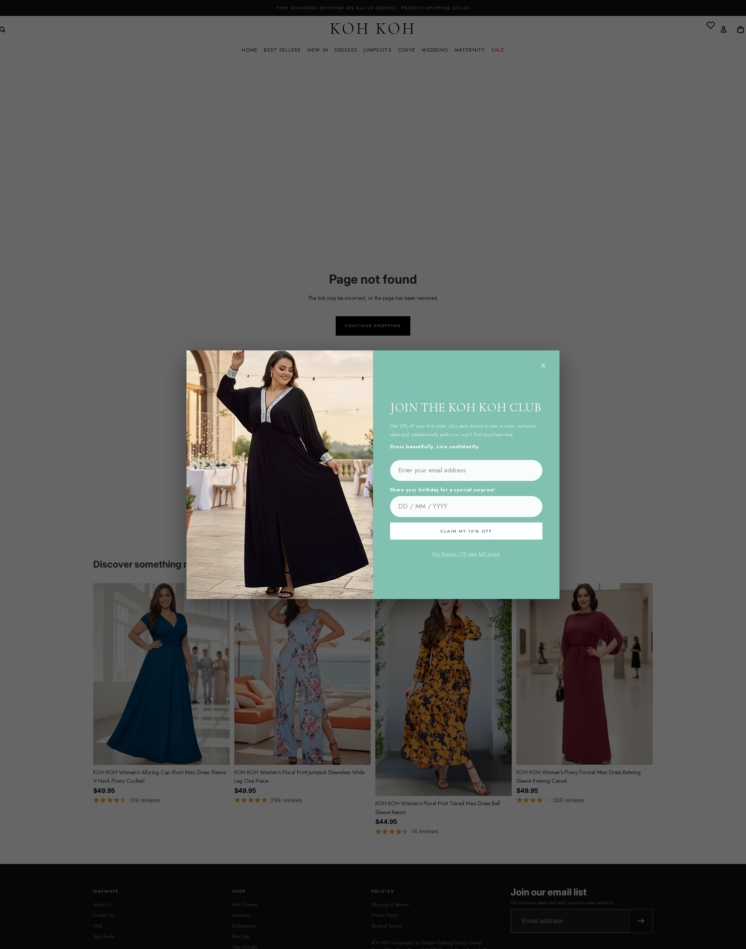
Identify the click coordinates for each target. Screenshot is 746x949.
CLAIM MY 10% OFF (466, 531)
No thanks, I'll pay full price (466, 553)
